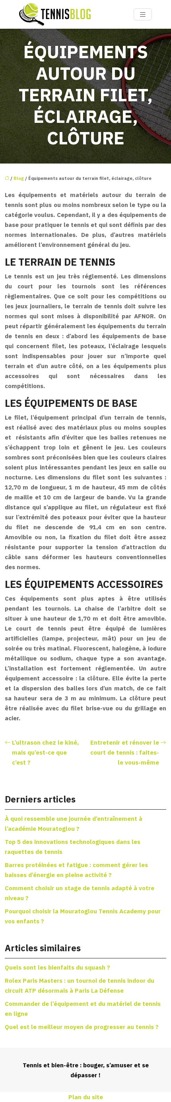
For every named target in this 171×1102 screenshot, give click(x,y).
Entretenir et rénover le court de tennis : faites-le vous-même (124, 752)
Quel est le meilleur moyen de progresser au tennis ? (82, 1027)
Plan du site (85, 1097)
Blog (19, 178)
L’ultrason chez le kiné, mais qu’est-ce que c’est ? (45, 752)
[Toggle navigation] (143, 14)
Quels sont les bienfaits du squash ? (57, 967)
